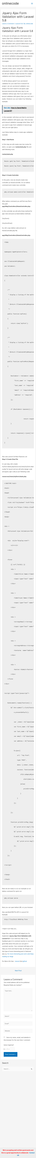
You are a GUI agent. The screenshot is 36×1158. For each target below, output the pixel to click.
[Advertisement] (18, 1093)
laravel (17, 961)
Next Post (18, 971)
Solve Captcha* (9, 1045)
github (25, 961)
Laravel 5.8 (18, 23)
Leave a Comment (8, 23)
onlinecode (10, 3)
